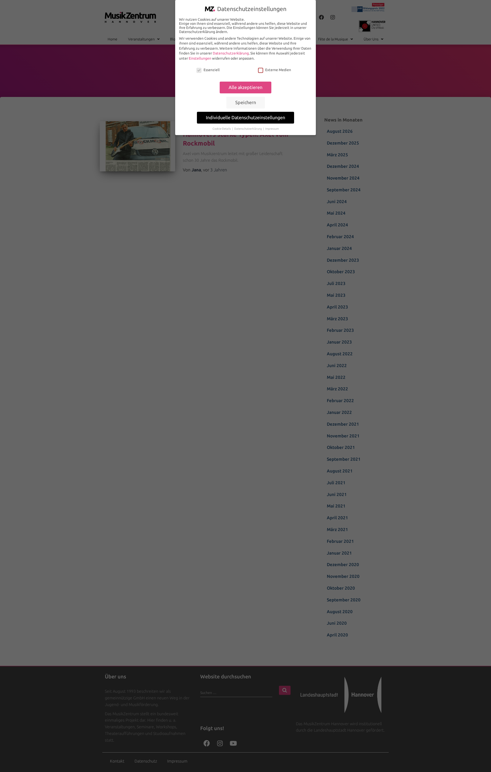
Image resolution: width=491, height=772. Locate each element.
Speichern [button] (245, 102)
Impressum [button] (272, 128)
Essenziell (212, 70)
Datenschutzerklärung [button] (248, 128)
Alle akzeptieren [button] (245, 87)
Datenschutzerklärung (231, 53)
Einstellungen (200, 58)
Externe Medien (278, 70)
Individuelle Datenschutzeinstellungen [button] (245, 117)
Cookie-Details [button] (222, 128)
